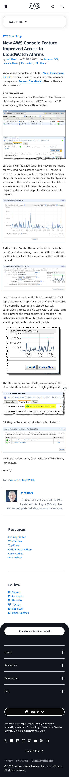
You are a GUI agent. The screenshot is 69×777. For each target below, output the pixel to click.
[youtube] (35, 741)
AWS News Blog (12, 36)
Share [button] (42, 63)
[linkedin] (17, 741)
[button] (18, 21)
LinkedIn (16, 600)
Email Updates (20, 612)
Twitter (15, 592)
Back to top (32, 750)
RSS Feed (17, 608)
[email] (47, 741)
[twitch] (29, 741)
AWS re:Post (15, 557)
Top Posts (13, 545)
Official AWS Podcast (20, 549)
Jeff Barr (11, 59)
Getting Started (17, 536)
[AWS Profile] (62, 6)
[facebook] (11, 741)
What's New (15, 541)
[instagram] (23, 741)
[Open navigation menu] (6, 7)
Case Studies (15, 553)
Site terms (22, 760)
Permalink (27, 63)
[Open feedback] (65, 388)
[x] (5, 741)
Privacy (8, 760)
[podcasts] (41, 741)
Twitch (16, 604)
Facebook (17, 596)
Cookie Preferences (42, 760)
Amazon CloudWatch (31, 81)
